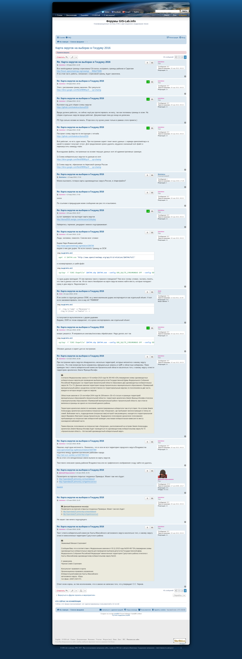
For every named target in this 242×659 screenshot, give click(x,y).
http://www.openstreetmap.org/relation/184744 (75, 246)
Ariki (159, 291)
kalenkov (161, 61)
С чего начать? (109, 15)
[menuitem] (68, 37)
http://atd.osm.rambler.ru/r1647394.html (73, 455)
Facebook (117, 12)
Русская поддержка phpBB (121, 615)
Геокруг (182, 644)
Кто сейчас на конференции (68, 601)
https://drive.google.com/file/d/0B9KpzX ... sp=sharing (79, 90)
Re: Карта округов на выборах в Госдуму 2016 (83, 62)
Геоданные (84, 15)
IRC (124, 639)
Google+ (128, 12)
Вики (115, 639)
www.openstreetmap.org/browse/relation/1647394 (76, 450)
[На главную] (121, 6)
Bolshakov (161, 174)
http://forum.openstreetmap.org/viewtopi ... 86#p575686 (79, 71)
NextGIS (60, 487)
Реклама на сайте (133, 639)
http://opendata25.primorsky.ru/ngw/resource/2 (77, 482)
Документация (71, 15)
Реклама (184, 15)
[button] (175, 57)
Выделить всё (67, 253)
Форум (166, 15)
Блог (175, 15)
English (136, 12)
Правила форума (63, 52)
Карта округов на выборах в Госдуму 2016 (82, 47)
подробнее (177, 648)
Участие (99, 639)
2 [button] (182, 57)
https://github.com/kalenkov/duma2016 (72, 107)
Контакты (91, 639)
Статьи (59, 15)
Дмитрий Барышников (166, 479)
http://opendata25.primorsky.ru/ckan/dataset (77, 479)
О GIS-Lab (96, 15)
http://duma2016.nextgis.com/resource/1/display (76, 219)
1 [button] (179, 57)
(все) (110, 639)
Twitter (106, 12)
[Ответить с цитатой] (152, 62)
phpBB (116, 613)
